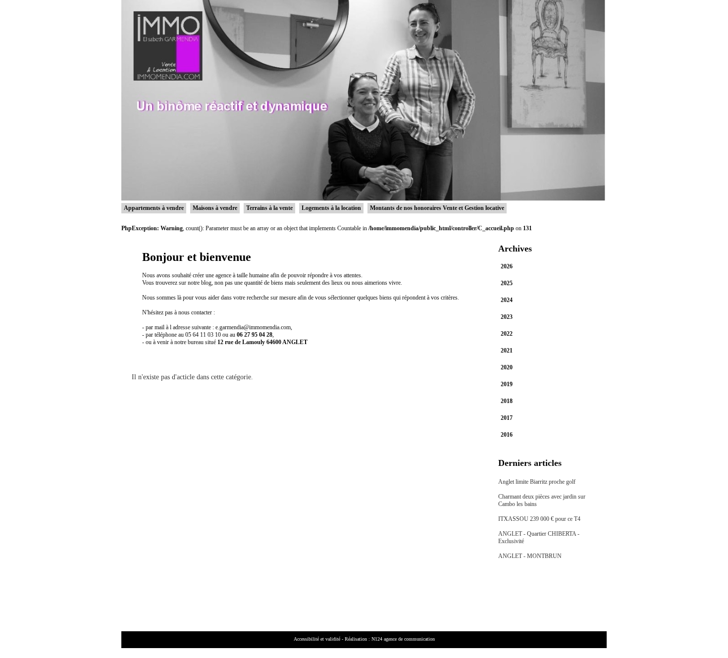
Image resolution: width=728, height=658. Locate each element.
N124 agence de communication (403, 639)
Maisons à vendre (215, 207)
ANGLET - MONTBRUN (530, 556)
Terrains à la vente (269, 207)
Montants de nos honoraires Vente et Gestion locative (437, 207)
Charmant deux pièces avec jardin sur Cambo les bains (541, 500)
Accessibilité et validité (317, 639)
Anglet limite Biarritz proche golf (536, 481)
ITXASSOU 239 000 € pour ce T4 (539, 518)
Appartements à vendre (154, 207)
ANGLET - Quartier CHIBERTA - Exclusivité (538, 537)
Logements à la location (331, 207)
